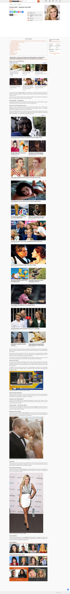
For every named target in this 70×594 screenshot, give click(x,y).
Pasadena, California (34, 15)
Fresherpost (11, 4)
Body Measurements (14, 53)
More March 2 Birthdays (19, 568)
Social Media (12, 54)
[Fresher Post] (15, 1)
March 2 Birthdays (19, 579)
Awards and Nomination (14, 48)
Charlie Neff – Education (14, 44)
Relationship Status (13, 50)
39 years (31, 18)
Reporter (15, 4)
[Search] (38, 1)
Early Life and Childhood (14, 43)
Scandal (11, 51)
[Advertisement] (35, 29)
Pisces (31, 20)
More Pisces (38, 568)
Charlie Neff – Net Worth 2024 (15, 49)
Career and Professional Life (15, 45)
